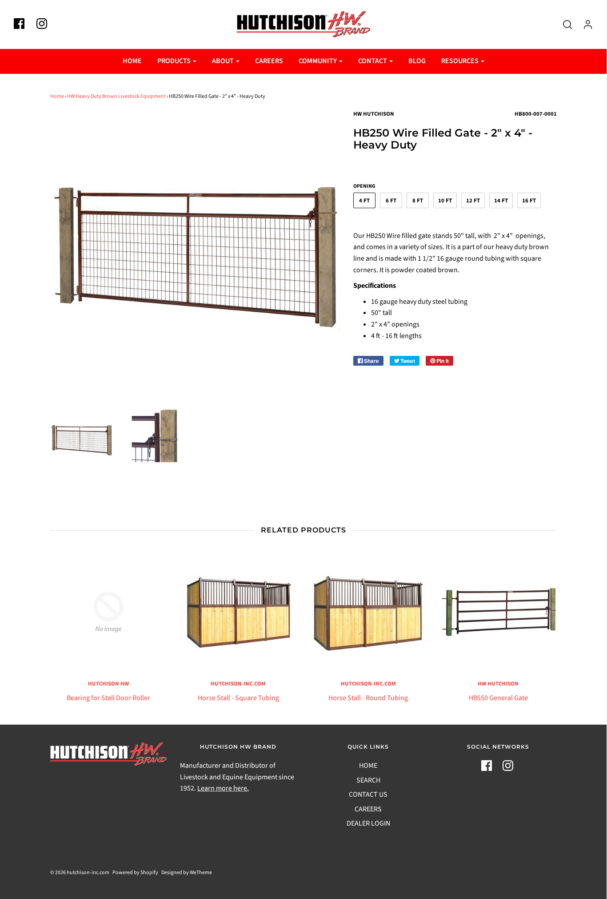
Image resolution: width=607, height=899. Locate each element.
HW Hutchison (498, 684)
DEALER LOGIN (368, 823)
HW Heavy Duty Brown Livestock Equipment (116, 96)
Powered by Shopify (135, 872)
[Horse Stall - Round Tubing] (368, 612)
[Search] (563, 24)
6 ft (391, 201)
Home (57, 96)
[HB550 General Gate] (498, 612)
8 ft (417, 201)
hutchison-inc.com (238, 684)
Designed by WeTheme (186, 872)
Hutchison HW (108, 684)
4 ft (364, 201)
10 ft (445, 201)
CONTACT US (368, 794)
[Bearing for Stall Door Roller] (108, 612)
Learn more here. (223, 788)
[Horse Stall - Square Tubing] (238, 612)
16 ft (529, 201)
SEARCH (368, 780)
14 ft (501, 201)
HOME (132, 61)
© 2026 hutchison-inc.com (79, 872)
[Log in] (583, 24)
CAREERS (269, 61)
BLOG (417, 61)
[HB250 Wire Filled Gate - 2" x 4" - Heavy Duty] (81, 439)
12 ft (473, 201)
